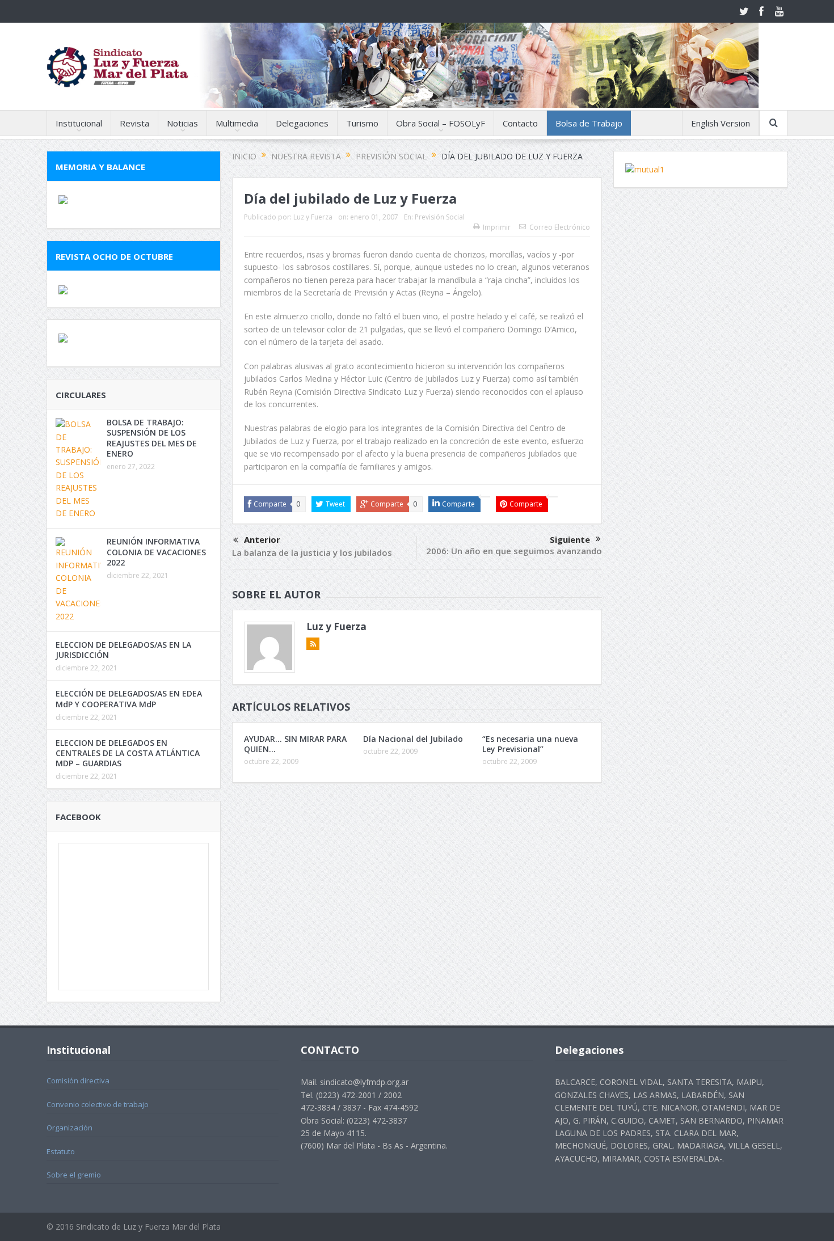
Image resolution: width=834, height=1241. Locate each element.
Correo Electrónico (559, 227)
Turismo (362, 123)
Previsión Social (440, 217)
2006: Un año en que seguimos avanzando (514, 550)
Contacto (520, 123)
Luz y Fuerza (312, 217)
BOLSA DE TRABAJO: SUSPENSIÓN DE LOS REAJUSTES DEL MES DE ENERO (152, 438)
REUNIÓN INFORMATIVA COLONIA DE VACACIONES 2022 (156, 551)
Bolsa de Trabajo (588, 123)
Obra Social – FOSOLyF (440, 123)
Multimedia (237, 123)
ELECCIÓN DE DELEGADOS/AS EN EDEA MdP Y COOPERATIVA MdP (129, 698)
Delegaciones (302, 123)
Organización (69, 1127)
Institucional (79, 123)
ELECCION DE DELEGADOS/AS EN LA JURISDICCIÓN (123, 649)
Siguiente (570, 539)
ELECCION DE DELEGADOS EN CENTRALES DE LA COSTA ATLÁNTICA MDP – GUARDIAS (128, 753)
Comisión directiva (78, 1080)
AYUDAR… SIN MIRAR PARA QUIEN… (295, 743)
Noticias (182, 123)
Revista (134, 123)
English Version (720, 123)
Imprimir (497, 227)
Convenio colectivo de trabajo (98, 1104)
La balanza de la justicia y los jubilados (312, 552)
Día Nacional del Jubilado (413, 738)
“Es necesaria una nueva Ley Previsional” (530, 743)
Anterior (262, 539)
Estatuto (61, 1151)
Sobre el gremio (74, 1175)
